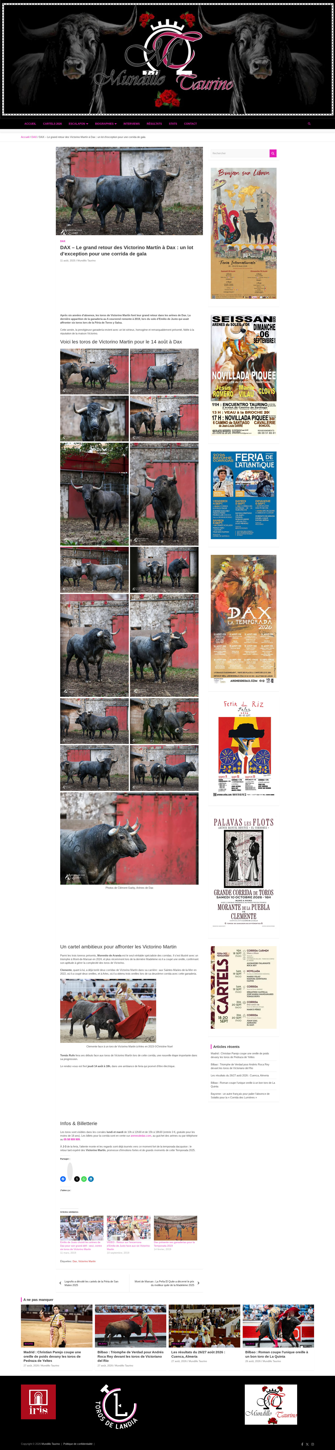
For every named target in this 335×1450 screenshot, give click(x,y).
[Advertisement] (129, 289)
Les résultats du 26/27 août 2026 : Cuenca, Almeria (240, 1075)
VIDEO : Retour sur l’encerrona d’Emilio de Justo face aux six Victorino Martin (128, 1246)
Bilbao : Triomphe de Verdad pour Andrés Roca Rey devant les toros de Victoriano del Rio (131, 1356)
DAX (62, 241)
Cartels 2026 (52, 123)
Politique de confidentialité (77, 1443)
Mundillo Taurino (86, 260)
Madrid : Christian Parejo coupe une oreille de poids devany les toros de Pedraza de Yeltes (52, 1356)
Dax (75, 1261)
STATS (173, 123)
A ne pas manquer (38, 1300)
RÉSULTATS (154, 123)
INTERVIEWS (132, 123)
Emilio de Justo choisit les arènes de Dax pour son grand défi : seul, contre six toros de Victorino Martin (81, 1246)
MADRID (29, 1344)
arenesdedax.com (141, 1135)
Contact (190, 123)
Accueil (30, 123)
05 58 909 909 (72, 1139)
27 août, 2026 (31, 1365)
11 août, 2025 (67, 260)
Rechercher (273, 153)
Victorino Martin (87, 1261)
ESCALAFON (77, 123)
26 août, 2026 (253, 1361)
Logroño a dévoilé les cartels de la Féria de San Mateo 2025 (91, 1283)
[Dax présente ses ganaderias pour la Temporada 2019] (175, 1228)
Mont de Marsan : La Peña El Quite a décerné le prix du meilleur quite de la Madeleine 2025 (164, 1283)
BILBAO (103, 1344)
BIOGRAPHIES (104, 123)
